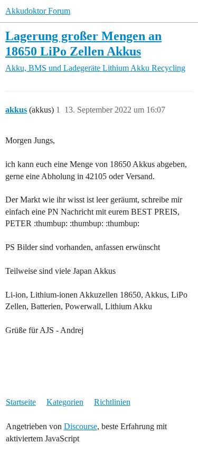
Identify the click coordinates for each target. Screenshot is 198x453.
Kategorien (64, 401)
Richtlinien (112, 401)
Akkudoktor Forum (37, 10)
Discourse (80, 426)
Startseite (21, 401)
